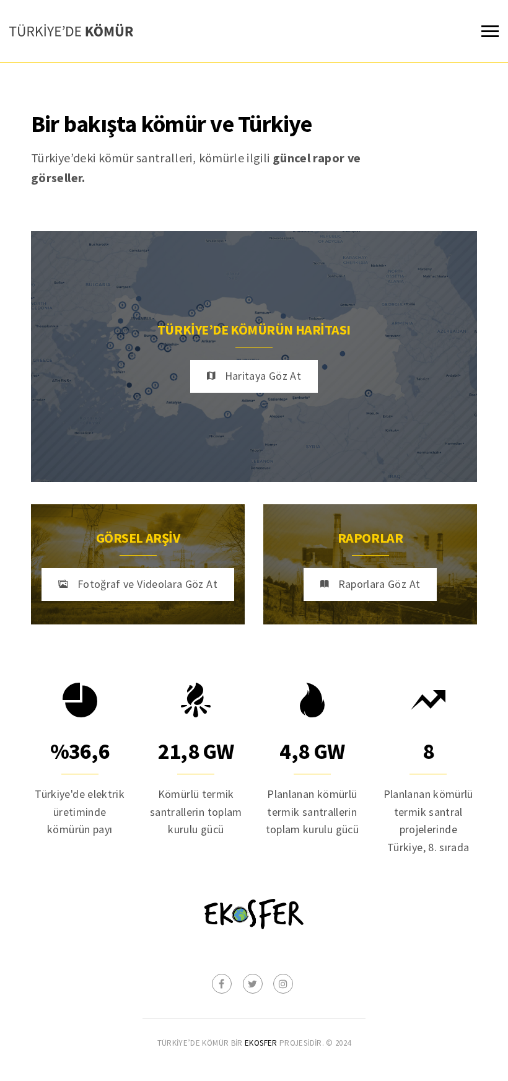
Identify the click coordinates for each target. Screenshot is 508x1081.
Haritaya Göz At (263, 376)
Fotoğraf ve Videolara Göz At (147, 584)
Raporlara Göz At (379, 584)
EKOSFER (261, 1043)
